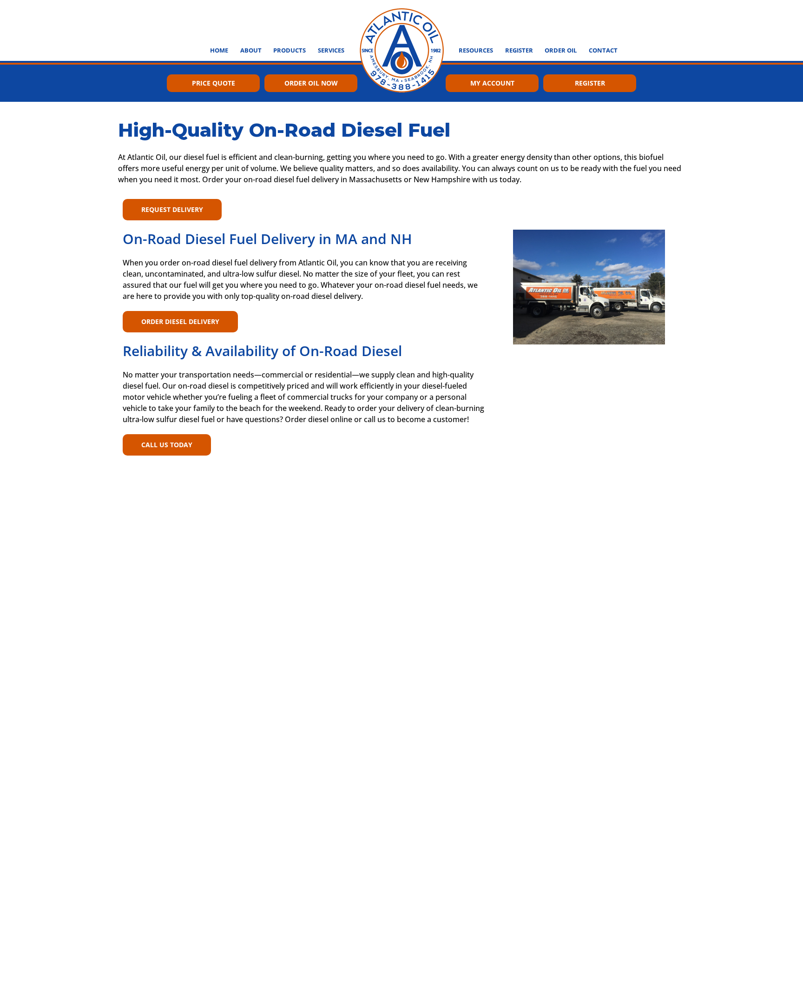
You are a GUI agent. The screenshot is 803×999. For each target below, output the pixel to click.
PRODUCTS (289, 50)
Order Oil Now (311, 83)
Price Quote (213, 83)
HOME (219, 50)
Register (590, 83)
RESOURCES (476, 50)
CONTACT (603, 50)
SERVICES (331, 50)
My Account (492, 83)
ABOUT (251, 50)
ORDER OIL (561, 50)
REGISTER (519, 50)
